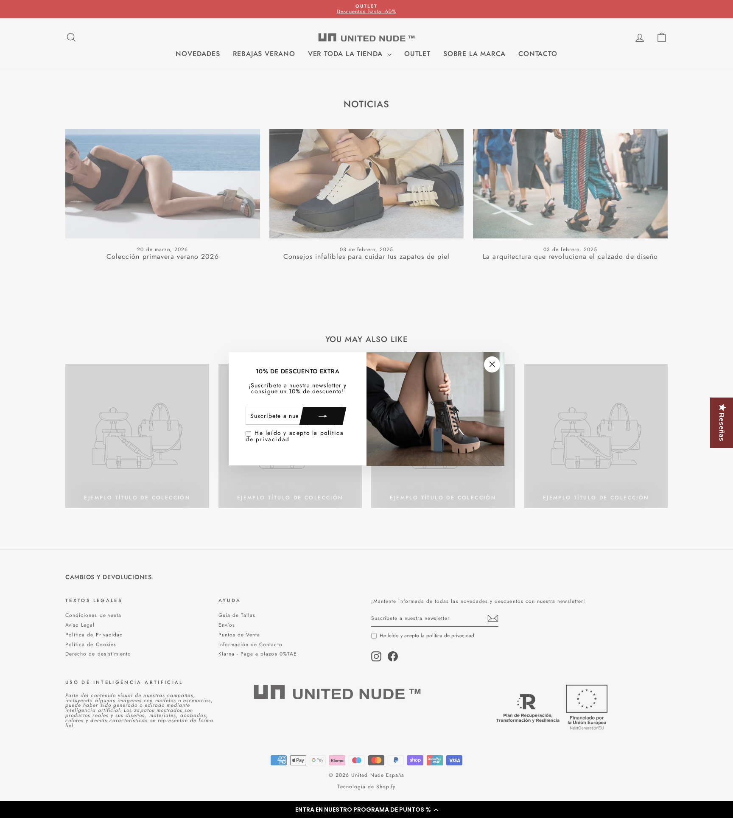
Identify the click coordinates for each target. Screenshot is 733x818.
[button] (366, 809)
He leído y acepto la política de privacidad (295, 436)
